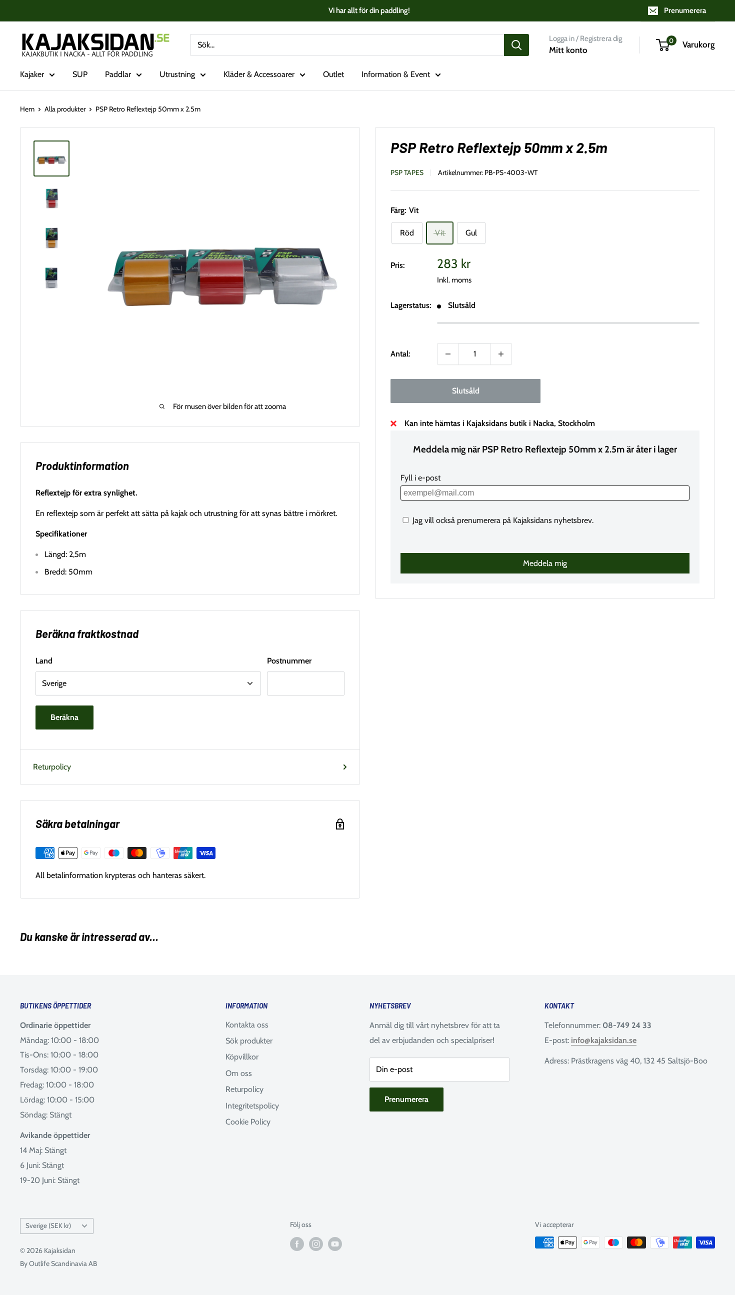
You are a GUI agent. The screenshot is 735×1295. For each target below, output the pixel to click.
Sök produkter (249, 1041)
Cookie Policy (248, 1121)
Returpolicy (52, 767)
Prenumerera (685, 10)
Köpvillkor (242, 1057)
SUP (80, 74)
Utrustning (177, 74)
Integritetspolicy (252, 1105)
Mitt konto (568, 50)
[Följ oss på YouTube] (335, 1243)
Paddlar (118, 74)
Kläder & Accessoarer (259, 74)
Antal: (400, 353)
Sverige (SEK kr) (48, 1226)
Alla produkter (65, 109)
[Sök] (516, 45)
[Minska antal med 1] (448, 354)
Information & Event (396, 74)
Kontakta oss (247, 1025)
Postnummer (289, 661)
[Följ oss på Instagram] (316, 1243)
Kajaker (32, 74)
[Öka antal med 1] (501, 354)
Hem (27, 109)
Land (44, 661)
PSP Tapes (407, 172)
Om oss (239, 1073)
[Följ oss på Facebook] (297, 1243)
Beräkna (64, 717)
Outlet (333, 74)
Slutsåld (466, 391)
